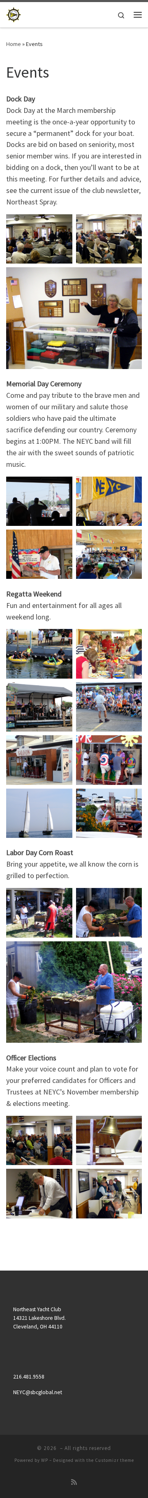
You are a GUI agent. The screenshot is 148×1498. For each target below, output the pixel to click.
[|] (13, 13)
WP (44, 1460)
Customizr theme (114, 1460)
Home (13, 44)
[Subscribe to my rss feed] (74, 1482)
